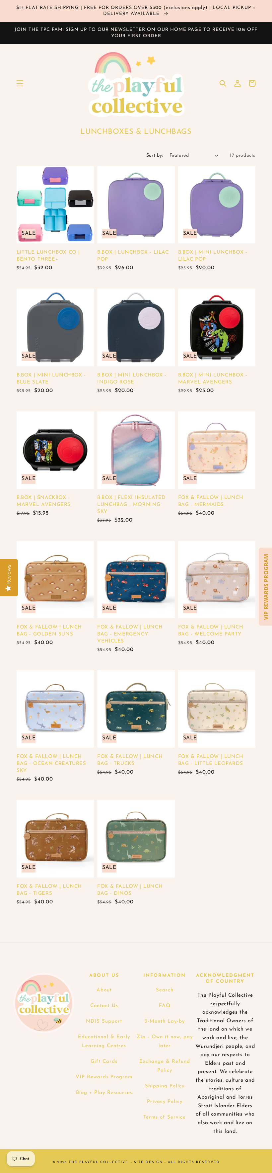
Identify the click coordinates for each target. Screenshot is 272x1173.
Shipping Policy (164, 1086)
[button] (20, 83)
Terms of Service (164, 1117)
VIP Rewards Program (104, 1077)
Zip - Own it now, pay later (165, 1041)
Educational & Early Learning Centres (104, 1041)
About (104, 990)
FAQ (164, 1005)
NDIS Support (104, 1021)
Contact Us (104, 1005)
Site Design (148, 1162)
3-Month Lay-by (165, 1021)
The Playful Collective (98, 1162)
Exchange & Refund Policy (164, 1066)
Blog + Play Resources (104, 1092)
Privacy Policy (164, 1101)
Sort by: (154, 155)
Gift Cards (104, 1061)
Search (164, 990)
